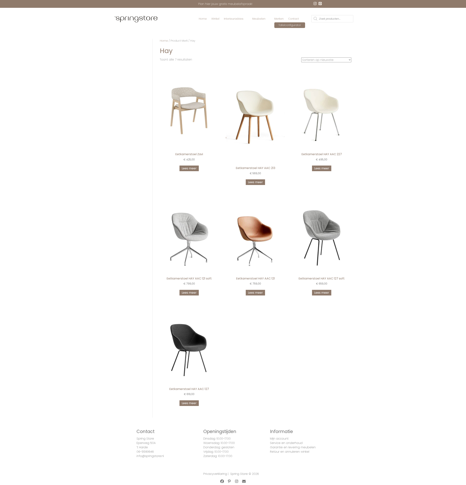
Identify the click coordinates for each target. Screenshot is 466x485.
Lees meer (189, 168)
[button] (222, 481)
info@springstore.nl (150, 456)
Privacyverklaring (215, 474)
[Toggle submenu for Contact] (301, 19)
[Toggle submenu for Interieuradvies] (246, 19)
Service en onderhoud (286, 443)
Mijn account (279, 438)
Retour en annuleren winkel (289, 452)
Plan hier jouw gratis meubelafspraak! (225, 4)
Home (164, 41)
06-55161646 (145, 452)
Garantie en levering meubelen (293, 447)
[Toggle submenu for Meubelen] (268, 19)
